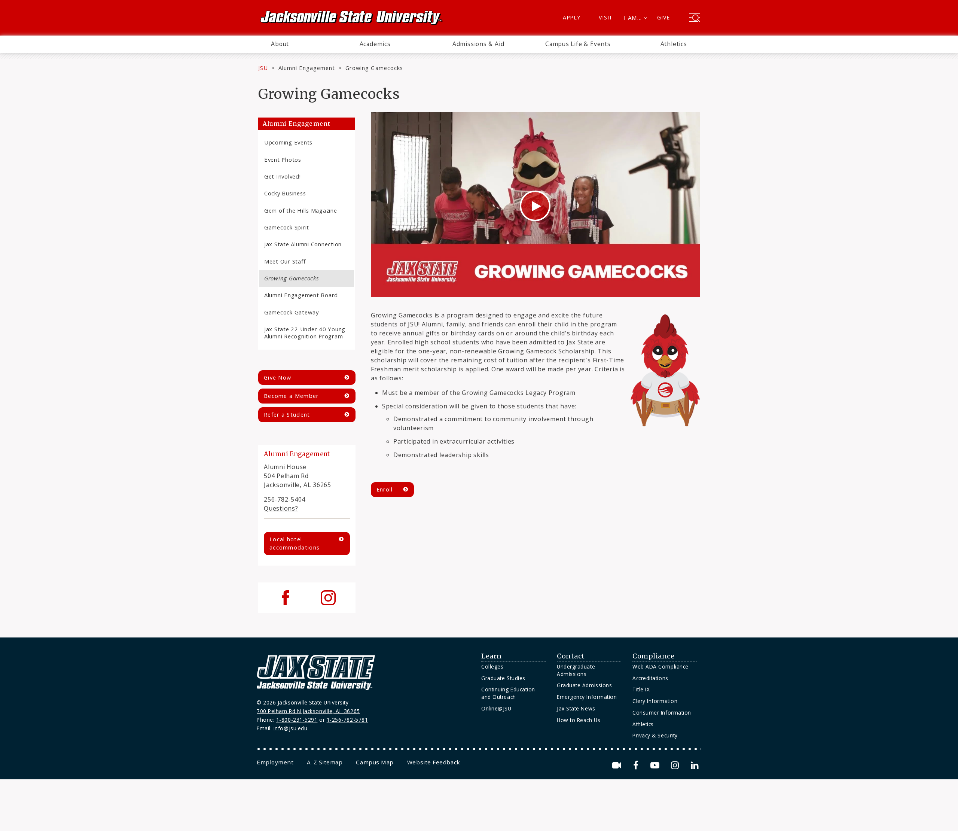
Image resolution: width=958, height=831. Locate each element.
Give (663, 17)
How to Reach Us (578, 720)
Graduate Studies (503, 678)
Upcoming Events (288, 142)
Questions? (281, 508)
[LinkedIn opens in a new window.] (694, 765)
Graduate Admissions (584, 685)
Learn (491, 656)
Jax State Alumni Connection (303, 244)
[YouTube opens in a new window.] (656, 765)
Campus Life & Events (578, 44)
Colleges (492, 666)
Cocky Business (285, 193)
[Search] (694, 18)
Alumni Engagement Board (301, 295)
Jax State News (576, 708)
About (280, 44)
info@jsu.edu (291, 728)
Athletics (673, 44)
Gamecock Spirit (286, 227)
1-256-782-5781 (347, 719)
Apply (571, 17)
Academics (375, 44)
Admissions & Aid (478, 44)
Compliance (653, 656)
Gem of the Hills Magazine (300, 210)
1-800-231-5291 (297, 719)
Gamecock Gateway (291, 312)
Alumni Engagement (306, 67)
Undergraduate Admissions (576, 670)
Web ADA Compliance (660, 666)
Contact (571, 656)
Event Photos (282, 159)
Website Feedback (433, 762)
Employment (275, 762)
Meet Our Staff (284, 261)
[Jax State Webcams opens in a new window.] (618, 765)
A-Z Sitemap (324, 762)
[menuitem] (280, 44)
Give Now (277, 377)
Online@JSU (496, 708)
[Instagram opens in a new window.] (676, 765)
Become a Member (291, 395)
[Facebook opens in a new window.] (637, 765)
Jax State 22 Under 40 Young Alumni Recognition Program (304, 332)
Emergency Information (587, 696)
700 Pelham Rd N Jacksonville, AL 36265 (308, 711)
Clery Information (654, 700)
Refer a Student (287, 414)
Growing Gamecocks (291, 278)
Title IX (641, 689)
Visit (606, 17)
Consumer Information (661, 712)
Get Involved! (282, 176)
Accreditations (650, 678)
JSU (263, 67)
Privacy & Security (655, 735)
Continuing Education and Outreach (508, 693)
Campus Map (374, 762)
